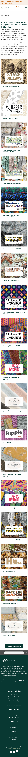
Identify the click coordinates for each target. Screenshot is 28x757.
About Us (14, 725)
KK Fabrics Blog (14, 735)
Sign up (21, 680)
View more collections (14, 646)
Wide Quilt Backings (14, 701)
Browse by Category (14, 699)
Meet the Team (14, 727)
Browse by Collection (14, 696)
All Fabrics (14, 694)
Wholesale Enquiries (14, 715)
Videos (14, 739)
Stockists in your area (14, 713)
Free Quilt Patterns (14, 737)
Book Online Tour (14, 717)
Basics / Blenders (14, 703)
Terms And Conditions (14, 748)
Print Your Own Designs (14, 705)
